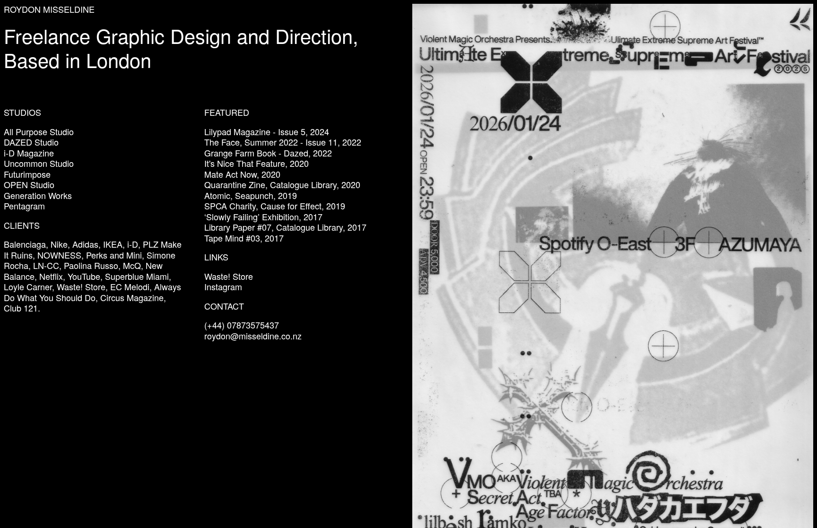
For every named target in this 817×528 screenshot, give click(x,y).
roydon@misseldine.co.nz (253, 335)
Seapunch (254, 195)
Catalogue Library (303, 184)
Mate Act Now (230, 174)
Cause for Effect (291, 205)
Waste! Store (228, 276)
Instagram (223, 286)
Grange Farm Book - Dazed (256, 153)
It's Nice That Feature (244, 163)
